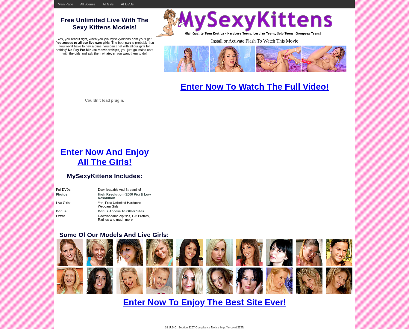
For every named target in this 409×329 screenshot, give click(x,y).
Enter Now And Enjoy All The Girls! (104, 157)
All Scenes (88, 4)
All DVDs (127, 4)
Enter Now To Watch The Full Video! (255, 86)
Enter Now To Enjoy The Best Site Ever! (204, 302)
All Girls (108, 4)
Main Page (65, 4)
